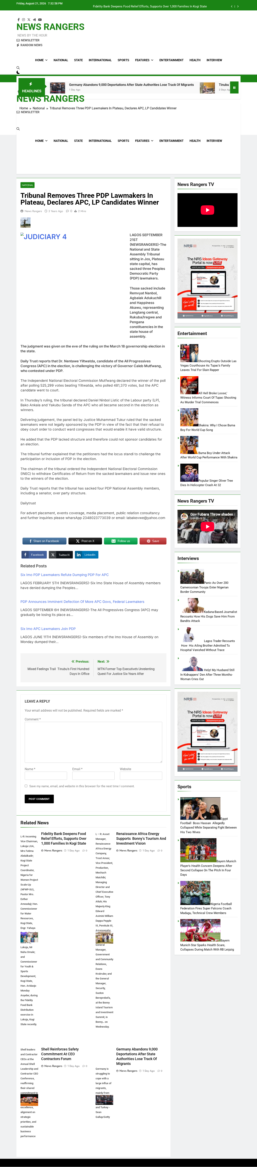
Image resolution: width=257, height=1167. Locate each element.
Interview (214, 60)
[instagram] (23, 20)
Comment (33, 719)
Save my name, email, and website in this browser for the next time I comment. (82, 786)
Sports (123, 60)
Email (77, 769)
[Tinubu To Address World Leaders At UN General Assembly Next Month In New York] (171, 90)
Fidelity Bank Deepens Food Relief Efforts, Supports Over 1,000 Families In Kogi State (63, 838)
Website (125, 769)
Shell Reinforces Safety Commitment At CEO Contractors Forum (60, 1054)
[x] (29, 20)
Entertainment (171, 60)
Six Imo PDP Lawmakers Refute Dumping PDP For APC (64, 575)
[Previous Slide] (232, 6)
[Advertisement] (128, 141)
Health (195, 60)
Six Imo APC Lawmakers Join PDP (48, 629)
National (61, 60)
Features (142, 60)
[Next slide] (238, 6)
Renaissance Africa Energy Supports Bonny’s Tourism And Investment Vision (155, 6)
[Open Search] (18, 67)
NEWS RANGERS (50, 26)
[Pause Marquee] (234, 87)
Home (39, 60)
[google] (34, 20)
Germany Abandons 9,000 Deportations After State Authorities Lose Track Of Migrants (95, 85)
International (100, 60)
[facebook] (18, 20)
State (78, 60)
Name (30, 769)
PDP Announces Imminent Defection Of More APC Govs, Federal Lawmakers (82, 602)
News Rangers (33, 211)
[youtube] (40, 20)
